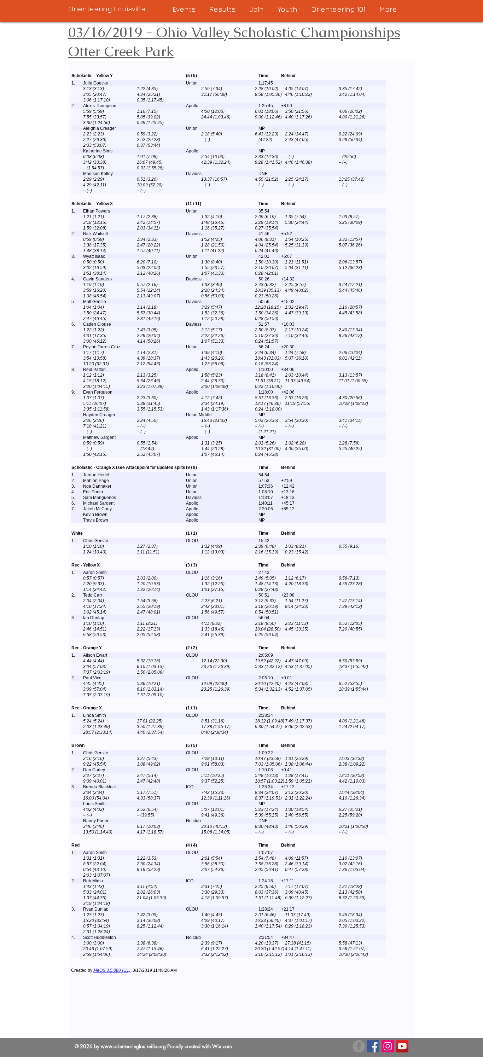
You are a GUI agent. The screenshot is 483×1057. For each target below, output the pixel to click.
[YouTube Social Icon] (402, 1046)
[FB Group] (359, 1046)
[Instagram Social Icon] (388, 1046)
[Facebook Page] (373, 1046)
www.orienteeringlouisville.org (133, 1046)
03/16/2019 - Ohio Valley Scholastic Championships (234, 32)
